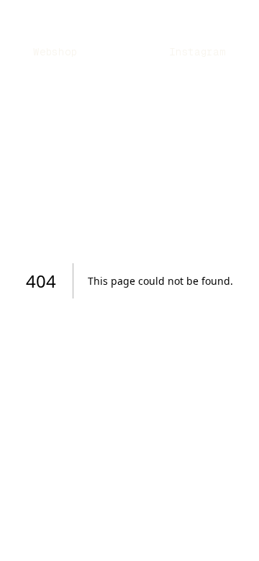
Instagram (197, 51)
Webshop (55, 51)
